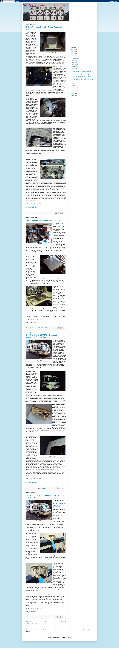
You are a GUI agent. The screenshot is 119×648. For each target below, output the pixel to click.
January (75, 90)
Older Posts (63, 621)
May (74, 83)
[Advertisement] (83, 34)
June (74, 70)
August (75, 66)
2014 (73, 93)
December (75, 58)
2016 (73, 55)
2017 (73, 53)
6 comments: (51, 616)
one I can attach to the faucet (59, 506)
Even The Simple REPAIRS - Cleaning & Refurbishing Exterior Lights (41, 336)
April (74, 85)
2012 (73, 97)
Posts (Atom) (34, 623)
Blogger (70, 637)
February (75, 89)
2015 (73, 57)
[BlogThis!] (57, 213)
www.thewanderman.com (31, 207)
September (76, 64)
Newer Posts (28, 621)
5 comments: (51, 213)
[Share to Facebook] (60, 213)
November (75, 60)
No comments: (51, 327)
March (74, 87)
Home (46, 621)
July (74, 68)
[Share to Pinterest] (62, 213)
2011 (73, 99)
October (75, 62)
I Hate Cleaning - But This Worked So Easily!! (43, 220)
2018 (73, 51)
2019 (73, 49)
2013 (73, 95)
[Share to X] (59, 213)
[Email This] (56, 213)
